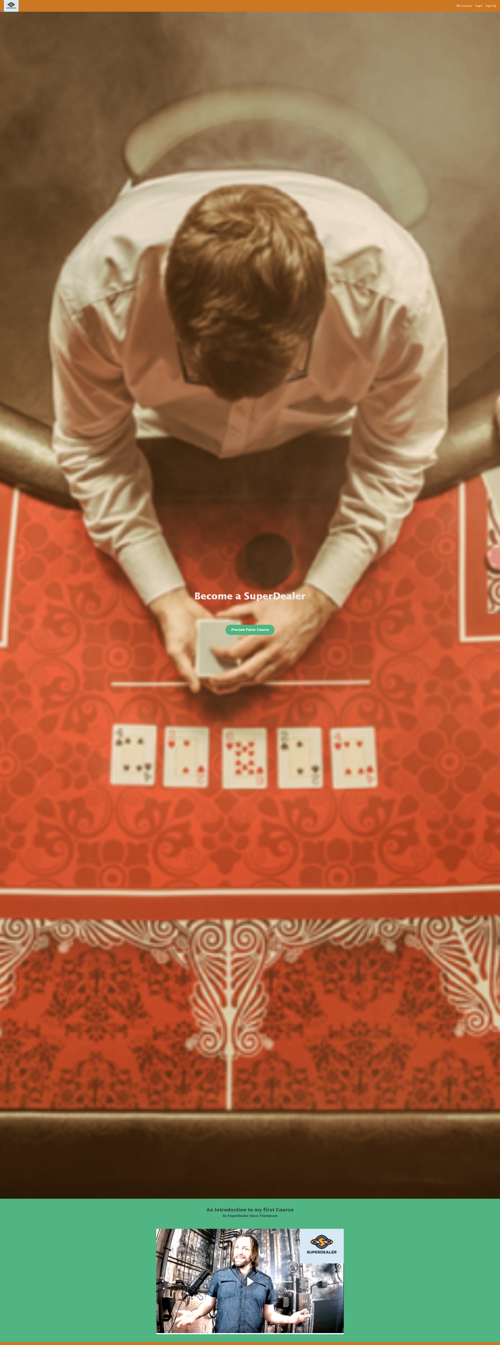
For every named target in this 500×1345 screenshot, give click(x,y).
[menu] (475, 6)
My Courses (464, 5)
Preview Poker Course (250, 629)
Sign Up (491, 5)
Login (479, 5)
